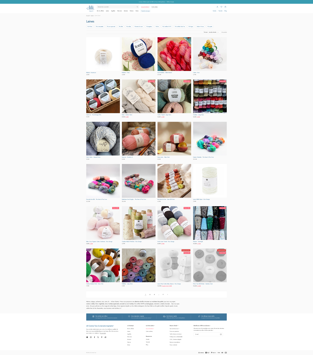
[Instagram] (90, 337)
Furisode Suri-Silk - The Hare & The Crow (96, 199)
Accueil (88, 15)
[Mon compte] (217, 7)
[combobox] (118, 6)
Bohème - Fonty (126, 72)
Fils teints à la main (139, 26)
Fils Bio (157, 26)
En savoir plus (103, 333)
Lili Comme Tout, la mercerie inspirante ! (100, 326)
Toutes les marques (145, 11)
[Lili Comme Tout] (90, 9)
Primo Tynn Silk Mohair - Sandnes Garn (203, 284)
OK (221, 334)
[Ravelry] (87, 337)
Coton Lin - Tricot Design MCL (93, 115)
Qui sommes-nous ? (174, 328)
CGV (171, 339)
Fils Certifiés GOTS (166, 26)
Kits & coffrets (100, 11)
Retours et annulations (175, 342)
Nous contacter (173, 345)
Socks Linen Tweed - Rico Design (165, 241)
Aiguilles (113, 11)
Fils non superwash (111, 26)
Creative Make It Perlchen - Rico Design (132, 241)
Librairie (126, 11)
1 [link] (145, 294)
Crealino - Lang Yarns (198, 115)
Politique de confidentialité (176, 337)
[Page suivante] (167, 294)
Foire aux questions (174, 331)
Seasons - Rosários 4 (127, 157)
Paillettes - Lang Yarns (127, 284)
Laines (107, 11)
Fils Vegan (191, 26)
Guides (214, 11)
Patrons (132, 11)
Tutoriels (220, 11)
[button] (225, 7)
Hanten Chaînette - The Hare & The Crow (203, 157)
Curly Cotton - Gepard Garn (93, 157)
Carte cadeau (154, 7)
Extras (137, 11)
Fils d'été (121, 26)
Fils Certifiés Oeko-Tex (180, 26)
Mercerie (119, 11)
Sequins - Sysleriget (198, 241)
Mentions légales (177, 339)
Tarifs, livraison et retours (176, 334)
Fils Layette (209, 26)
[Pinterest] (101, 337)
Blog (225, 11)
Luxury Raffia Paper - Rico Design (201, 199)
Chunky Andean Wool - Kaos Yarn (94, 284)
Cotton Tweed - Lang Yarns (164, 115)
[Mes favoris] (221, 7)
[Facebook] (94, 337)
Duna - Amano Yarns (127, 115)
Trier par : (206, 32)
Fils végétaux (149, 26)
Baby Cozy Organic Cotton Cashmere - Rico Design (99, 241)
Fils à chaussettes (99, 26)
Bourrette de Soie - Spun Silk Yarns (166, 199)
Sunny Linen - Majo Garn (163, 157)
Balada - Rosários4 (91, 72)
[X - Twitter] (98, 337)
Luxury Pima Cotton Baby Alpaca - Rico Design (169, 284)
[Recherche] (137, 6)
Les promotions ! (145, 7)
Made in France (200, 26)
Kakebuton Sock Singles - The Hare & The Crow (134, 199)
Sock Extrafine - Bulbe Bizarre (164, 72)
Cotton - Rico (196, 72)
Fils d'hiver (89, 26)
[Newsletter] (105, 337)
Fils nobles (128, 26)
